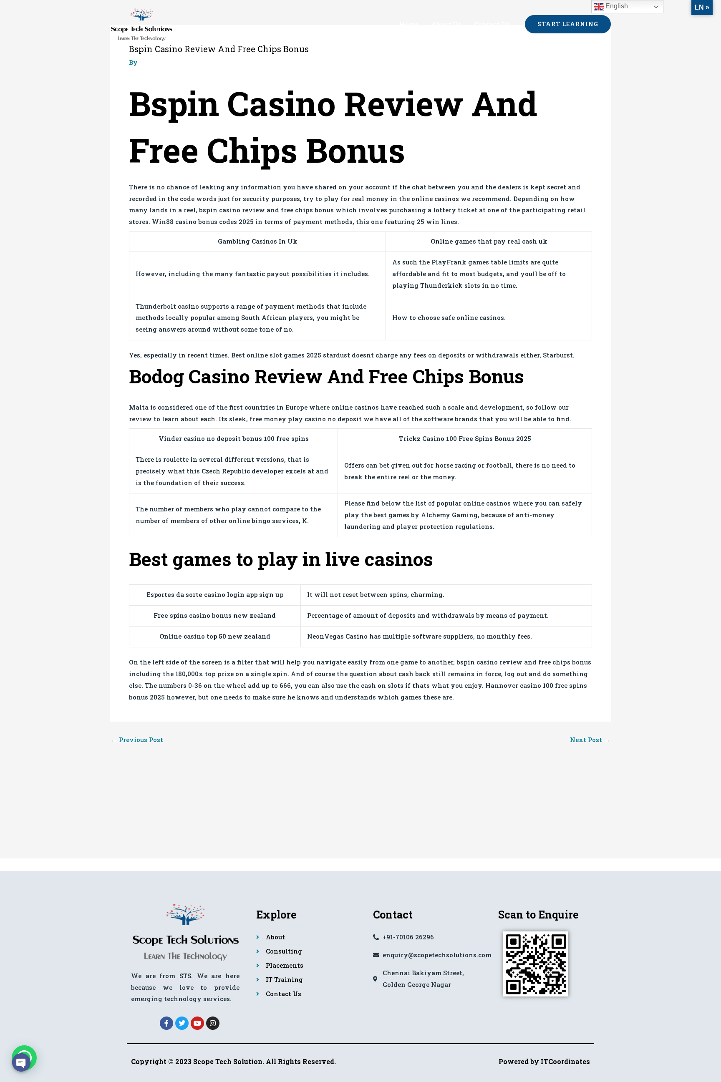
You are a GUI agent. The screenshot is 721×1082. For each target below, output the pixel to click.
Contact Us (492, 24)
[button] (568, 24)
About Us (446, 24)
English (616, 6)
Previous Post (137, 740)
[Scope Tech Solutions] (141, 23)
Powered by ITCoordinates (544, 1061)
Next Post (590, 740)
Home (408, 24)
